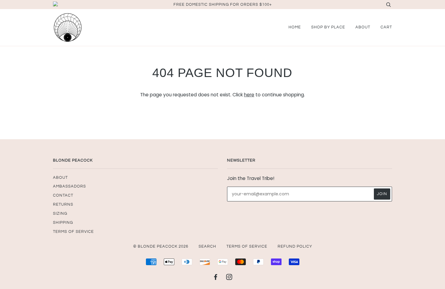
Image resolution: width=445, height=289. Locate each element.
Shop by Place (328, 27)
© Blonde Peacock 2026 (160, 246)
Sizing (60, 213)
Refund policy (295, 246)
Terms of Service (73, 232)
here (249, 95)
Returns (63, 204)
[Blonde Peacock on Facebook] (216, 278)
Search (207, 246)
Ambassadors (69, 186)
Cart (386, 27)
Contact (63, 195)
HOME (294, 27)
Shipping (63, 222)
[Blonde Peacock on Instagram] (229, 278)
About (362, 27)
